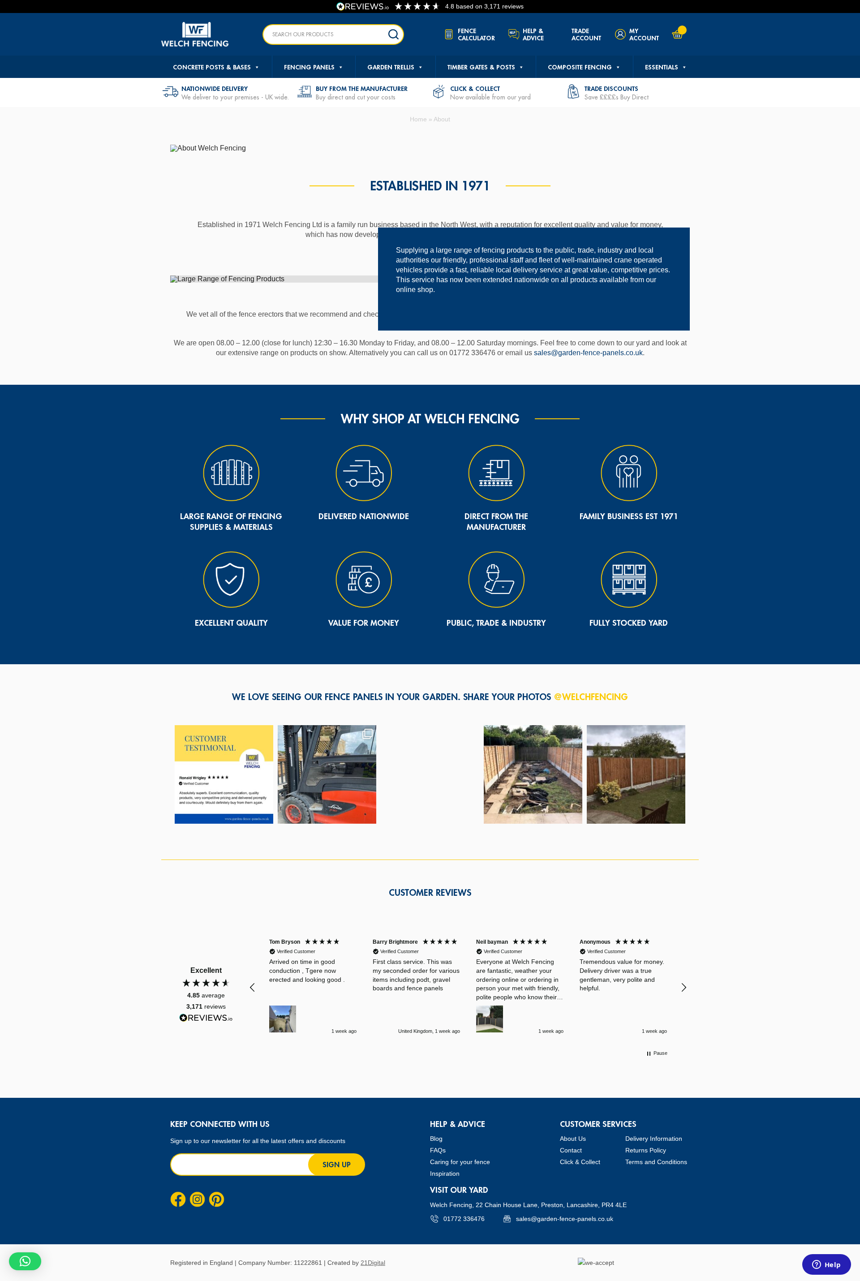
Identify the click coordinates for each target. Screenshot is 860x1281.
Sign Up (336, 1164)
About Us (573, 1138)
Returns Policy (645, 1150)
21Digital (373, 1262)
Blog (436, 1138)
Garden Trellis (390, 67)
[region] (468, 987)
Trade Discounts (611, 89)
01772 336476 (464, 1219)
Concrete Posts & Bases (212, 67)
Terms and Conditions (656, 1161)
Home (418, 119)
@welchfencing (591, 696)
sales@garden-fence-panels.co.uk (588, 353)
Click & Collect (475, 89)
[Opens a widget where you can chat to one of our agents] (826, 1265)
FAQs (438, 1150)
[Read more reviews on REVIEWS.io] (206, 1018)
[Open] (224, 774)
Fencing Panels (309, 67)
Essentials (661, 67)
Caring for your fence (460, 1161)
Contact (571, 1150)
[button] (252, 987)
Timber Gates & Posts (481, 67)
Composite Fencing (580, 67)
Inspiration (445, 1173)
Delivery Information (653, 1138)
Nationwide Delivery (214, 89)
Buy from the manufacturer (362, 89)
